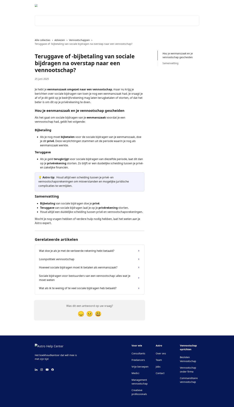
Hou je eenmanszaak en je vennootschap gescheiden (178, 55)
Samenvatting (170, 63)
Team (159, 360)
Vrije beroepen (140, 366)
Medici (135, 373)
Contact (160, 373)
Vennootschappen (79, 40)
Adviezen (59, 40)
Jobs (158, 366)
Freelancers (138, 360)
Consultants (138, 353)
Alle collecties (42, 40)
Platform (192, 5)
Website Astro (174, 5)
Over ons (161, 353)
